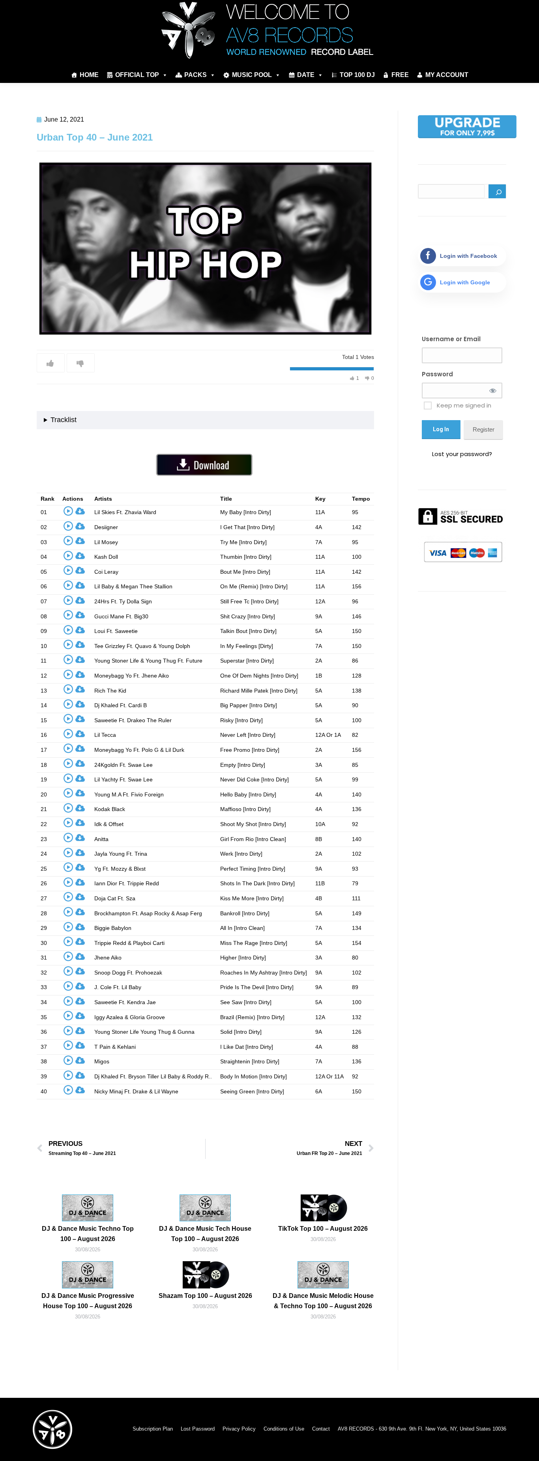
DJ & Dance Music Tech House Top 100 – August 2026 (205, 1233)
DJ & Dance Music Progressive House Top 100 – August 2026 (87, 1300)
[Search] (497, 191)
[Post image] (87, 1207)
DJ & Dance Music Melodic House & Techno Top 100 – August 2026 (323, 1300)
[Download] (80, 512)
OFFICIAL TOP (137, 74)
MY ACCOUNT (446, 74)
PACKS (195, 74)
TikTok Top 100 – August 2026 (323, 1228)
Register (483, 429)
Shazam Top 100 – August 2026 (205, 1295)
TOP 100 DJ (357, 74)
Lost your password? (462, 454)
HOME (89, 74)
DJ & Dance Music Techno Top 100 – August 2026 (88, 1233)
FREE (400, 74)
